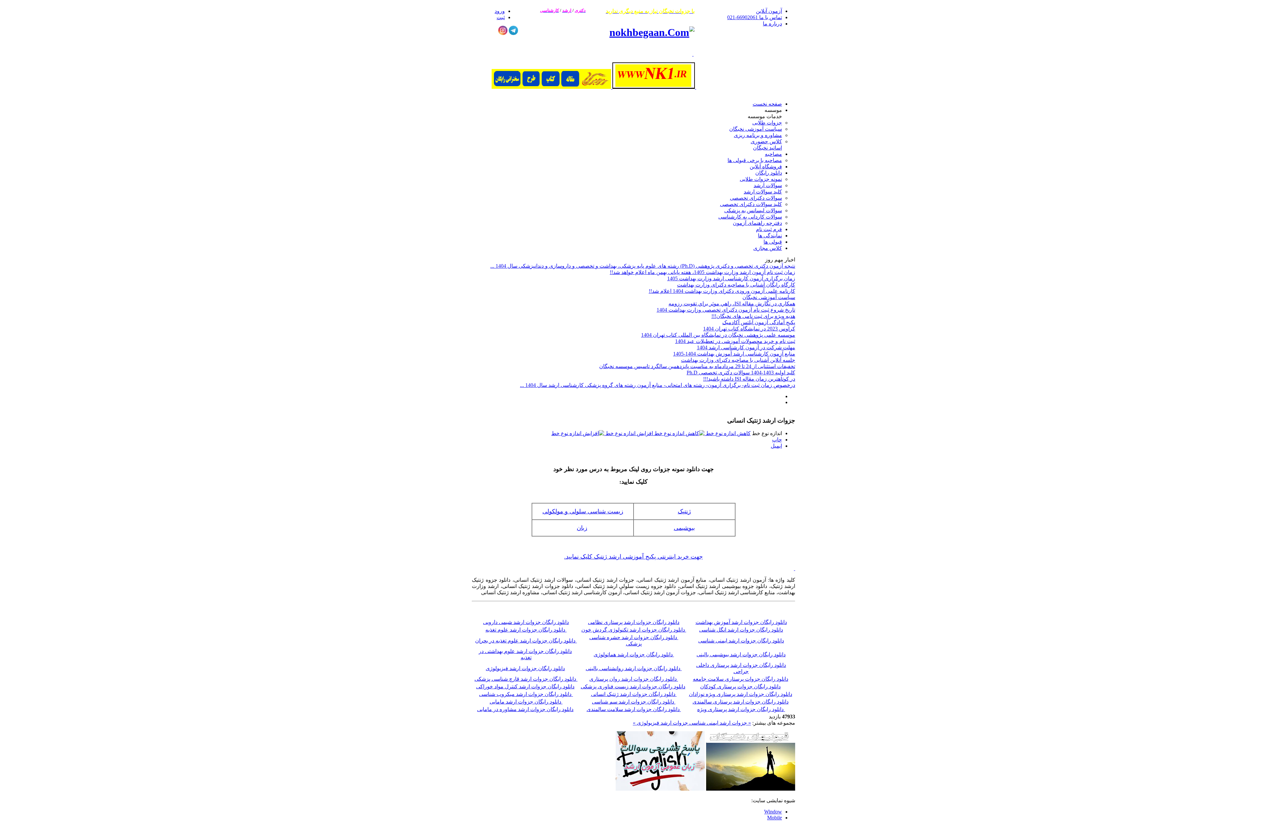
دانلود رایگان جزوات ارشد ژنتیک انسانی (634, 694)
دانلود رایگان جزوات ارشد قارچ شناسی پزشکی (525, 679)
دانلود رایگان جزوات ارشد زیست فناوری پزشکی (633, 686)
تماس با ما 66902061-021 (754, 17)
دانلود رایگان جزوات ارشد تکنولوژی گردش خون (633, 630)
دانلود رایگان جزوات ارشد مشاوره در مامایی (525, 709)
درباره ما (772, 23)
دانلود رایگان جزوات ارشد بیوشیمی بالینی (741, 654)
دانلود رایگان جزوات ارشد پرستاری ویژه (741, 709)
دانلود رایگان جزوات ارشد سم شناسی (633, 702)
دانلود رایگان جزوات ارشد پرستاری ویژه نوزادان (740, 694)
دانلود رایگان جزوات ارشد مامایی (526, 702)
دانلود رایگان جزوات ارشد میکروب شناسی (525, 694)
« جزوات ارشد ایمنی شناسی (719, 723)
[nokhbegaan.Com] (652, 32)
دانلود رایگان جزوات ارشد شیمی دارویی (526, 622)
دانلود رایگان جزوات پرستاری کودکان (740, 686)
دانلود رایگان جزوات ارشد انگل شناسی (741, 630)
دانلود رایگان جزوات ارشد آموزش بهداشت (741, 622)
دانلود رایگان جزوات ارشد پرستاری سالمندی (741, 702)
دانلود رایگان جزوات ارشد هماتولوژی (634, 654)
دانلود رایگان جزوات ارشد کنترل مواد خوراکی (525, 686)
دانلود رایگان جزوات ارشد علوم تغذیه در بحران (526, 640)
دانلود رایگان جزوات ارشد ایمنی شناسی (741, 640)
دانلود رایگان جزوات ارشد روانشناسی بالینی (633, 668)
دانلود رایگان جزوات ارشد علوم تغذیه (526, 630)
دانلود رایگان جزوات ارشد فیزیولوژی (525, 668)
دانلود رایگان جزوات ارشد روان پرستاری (633, 679)
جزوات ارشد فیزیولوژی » (660, 723)
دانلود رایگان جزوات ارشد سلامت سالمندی (634, 709)
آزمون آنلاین (769, 11)
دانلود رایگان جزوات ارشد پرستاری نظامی (633, 622)
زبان (582, 528)
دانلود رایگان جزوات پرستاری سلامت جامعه (740, 679)
